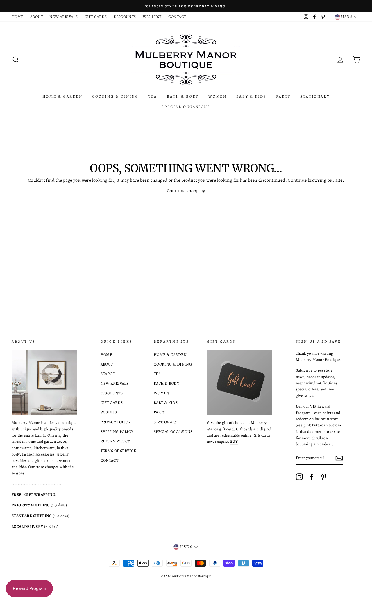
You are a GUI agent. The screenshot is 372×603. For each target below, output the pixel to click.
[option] (186, 6)
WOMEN (217, 96)
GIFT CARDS (96, 16)
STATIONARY (315, 96)
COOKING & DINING (115, 96)
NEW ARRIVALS (63, 16)
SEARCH (108, 374)
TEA (152, 96)
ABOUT (36, 16)
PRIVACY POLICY (116, 422)
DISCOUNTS (125, 16)
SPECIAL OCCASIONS (186, 106)
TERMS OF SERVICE (118, 450)
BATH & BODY (183, 96)
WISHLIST (152, 16)
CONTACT (177, 16)
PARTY (283, 96)
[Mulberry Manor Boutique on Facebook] (311, 476)
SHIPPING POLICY (117, 431)
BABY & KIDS (251, 96)
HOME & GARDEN (62, 96)
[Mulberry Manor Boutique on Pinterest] (323, 476)
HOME (18, 16)
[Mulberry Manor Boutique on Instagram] (299, 476)
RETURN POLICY (115, 441)
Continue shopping (186, 191)
